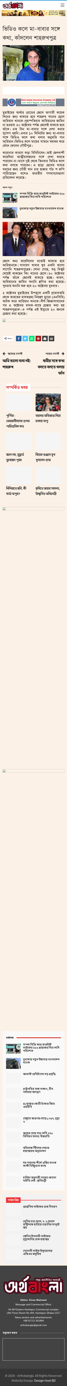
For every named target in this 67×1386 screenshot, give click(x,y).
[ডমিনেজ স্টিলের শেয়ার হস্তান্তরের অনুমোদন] (13, 1152)
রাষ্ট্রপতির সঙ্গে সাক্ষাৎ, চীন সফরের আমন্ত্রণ (38, 1090)
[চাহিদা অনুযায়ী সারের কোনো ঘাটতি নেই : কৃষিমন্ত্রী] (13, 1181)
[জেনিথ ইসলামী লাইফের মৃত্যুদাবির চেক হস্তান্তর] (13, 1240)
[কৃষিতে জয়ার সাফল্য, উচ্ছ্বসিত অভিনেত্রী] (48, 475)
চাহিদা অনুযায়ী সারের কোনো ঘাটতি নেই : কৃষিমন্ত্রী (39, 1179)
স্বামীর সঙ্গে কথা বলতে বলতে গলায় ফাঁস (51, 367)
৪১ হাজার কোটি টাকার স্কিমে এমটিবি (39, 1105)
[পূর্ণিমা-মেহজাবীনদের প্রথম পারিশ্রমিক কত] (18, 402)
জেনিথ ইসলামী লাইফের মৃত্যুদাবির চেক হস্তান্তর (37, 1237)
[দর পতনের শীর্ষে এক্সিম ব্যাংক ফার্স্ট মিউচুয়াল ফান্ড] (13, 1166)
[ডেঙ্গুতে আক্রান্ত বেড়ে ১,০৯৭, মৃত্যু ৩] (13, 1122)
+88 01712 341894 (33, 1320)
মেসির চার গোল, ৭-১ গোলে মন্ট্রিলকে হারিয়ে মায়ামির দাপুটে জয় (41, 1224)
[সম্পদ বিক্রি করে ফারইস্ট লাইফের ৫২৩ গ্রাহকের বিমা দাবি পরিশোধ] (10, 197)
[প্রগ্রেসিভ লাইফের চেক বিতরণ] (13, 1210)
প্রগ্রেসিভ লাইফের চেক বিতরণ (40, 1207)
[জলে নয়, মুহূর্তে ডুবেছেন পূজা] (18, 441)
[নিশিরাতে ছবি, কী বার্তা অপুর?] (18, 475)
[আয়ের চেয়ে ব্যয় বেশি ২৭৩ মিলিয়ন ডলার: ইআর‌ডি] (13, 1137)
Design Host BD (45, 1380)
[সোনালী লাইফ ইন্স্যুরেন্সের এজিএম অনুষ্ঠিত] (13, 1254)
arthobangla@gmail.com (33, 1325)
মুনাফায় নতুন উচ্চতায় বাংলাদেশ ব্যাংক (42, 209)
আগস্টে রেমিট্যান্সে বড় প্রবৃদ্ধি (39, 1074)
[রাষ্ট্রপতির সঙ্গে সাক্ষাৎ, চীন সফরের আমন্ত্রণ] (13, 1093)
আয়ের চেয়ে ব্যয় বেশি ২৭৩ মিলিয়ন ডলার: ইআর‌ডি (38, 1135)
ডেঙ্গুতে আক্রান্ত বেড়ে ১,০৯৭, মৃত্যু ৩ (41, 1120)
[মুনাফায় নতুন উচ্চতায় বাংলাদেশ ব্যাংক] (10, 212)
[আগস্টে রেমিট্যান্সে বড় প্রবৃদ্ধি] (13, 1078)
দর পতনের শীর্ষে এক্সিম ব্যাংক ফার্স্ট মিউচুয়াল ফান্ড (39, 1164)
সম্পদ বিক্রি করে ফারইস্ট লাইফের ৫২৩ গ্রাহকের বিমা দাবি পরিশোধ (42, 195)
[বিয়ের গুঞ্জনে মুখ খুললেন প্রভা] (48, 441)
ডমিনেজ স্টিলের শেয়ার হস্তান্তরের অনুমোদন (36, 1149)
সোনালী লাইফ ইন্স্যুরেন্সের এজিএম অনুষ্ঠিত (37, 1252)
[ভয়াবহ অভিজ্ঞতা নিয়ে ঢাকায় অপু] (48, 402)
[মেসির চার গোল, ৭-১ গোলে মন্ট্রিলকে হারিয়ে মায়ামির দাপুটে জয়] (13, 1225)
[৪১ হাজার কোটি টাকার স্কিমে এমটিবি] (13, 1107)
